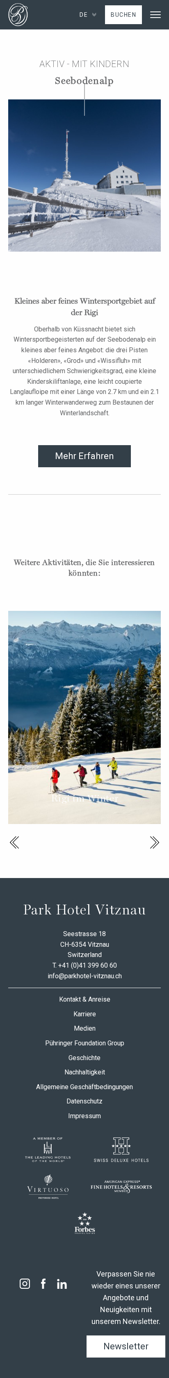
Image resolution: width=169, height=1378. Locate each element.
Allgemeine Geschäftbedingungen (84, 1087)
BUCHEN (123, 14)
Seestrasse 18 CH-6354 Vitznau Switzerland (84, 944)
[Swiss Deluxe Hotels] (121, 1149)
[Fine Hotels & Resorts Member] (121, 1186)
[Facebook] (43, 1284)
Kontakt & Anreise (84, 999)
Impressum (84, 1116)
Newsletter (125, 1346)
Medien (85, 1028)
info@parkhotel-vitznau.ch (85, 976)
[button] (14, 842)
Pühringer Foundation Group (84, 1043)
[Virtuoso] (47, 1186)
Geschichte (84, 1058)
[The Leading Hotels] (47, 1149)
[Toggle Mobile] (155, 14)
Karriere (84, 1014)
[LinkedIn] (62, 1284)
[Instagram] (25, 1284)
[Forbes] (84, 1223)
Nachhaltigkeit (84, 1072)
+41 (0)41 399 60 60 (87, 965)
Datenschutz (84, 1101)
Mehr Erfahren (84, 456)
